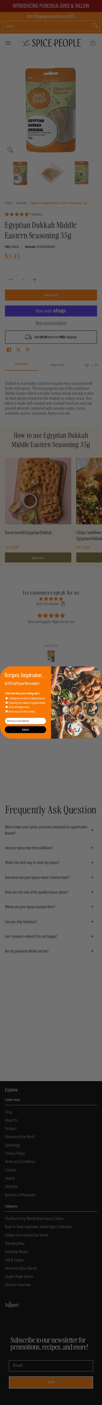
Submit (25, 730)
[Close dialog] (97, 673)
